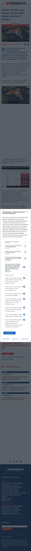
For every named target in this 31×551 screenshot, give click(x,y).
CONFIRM (9, 333)
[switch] (24, 246)
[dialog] (15, 275)
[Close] (27, 212)
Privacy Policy (24, 339)
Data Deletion (6, 339)
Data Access (15, 339)
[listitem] (15, 242)
